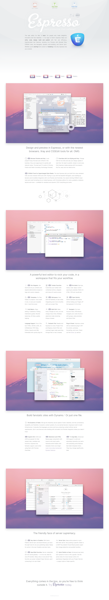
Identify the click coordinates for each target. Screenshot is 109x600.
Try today (59, 584)
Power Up (73, 332)
